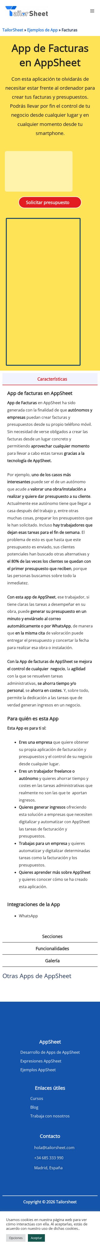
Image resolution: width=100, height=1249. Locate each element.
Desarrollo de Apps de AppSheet (50, 1052)
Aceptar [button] (36, 1238)
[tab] (50, 379)
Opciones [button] (16, 1238)
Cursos (36, 1098)
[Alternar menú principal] (92, 11)
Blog (34, 1107)
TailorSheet (12, 30)
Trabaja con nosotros (50, 1116)
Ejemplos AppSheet (38, 1069)
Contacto (50, 1136)
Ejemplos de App (42, 30)
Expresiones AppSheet (40, 1061)
